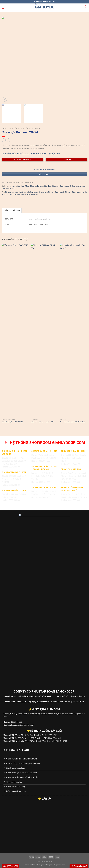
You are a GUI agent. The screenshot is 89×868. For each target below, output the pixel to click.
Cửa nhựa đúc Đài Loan (63, 192)
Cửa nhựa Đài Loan (36, 186)
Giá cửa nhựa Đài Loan (12, 194)
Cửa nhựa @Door (32, 128)
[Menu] (3, 8)
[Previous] (6, 59)
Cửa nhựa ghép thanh (51, 186)
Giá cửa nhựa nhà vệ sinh (29, 194)
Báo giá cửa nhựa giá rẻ (32, 192)
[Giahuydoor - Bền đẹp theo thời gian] (44, 7)
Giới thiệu (41, 861)
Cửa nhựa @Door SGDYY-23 (12, 422)
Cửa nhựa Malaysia (78, 186)
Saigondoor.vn (59, 865)
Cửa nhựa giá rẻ (65, 186)
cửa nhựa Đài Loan (47, 192)
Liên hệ (49, 861)
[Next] (83, 59)
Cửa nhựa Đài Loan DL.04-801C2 (72, 422)
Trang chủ (6, 128)
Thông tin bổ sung (12, 210)
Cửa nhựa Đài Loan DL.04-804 (42, 422)
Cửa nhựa (18, 128)
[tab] (12, 210)
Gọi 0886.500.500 (10, 866)
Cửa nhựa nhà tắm (8, 188)
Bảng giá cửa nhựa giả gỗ (14, 192)
